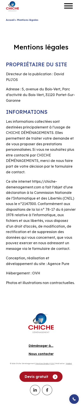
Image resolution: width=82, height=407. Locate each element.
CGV (52, 363)
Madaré (69, 363)
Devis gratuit (36, 376)
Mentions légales (42, 363)
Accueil (10, 19)
